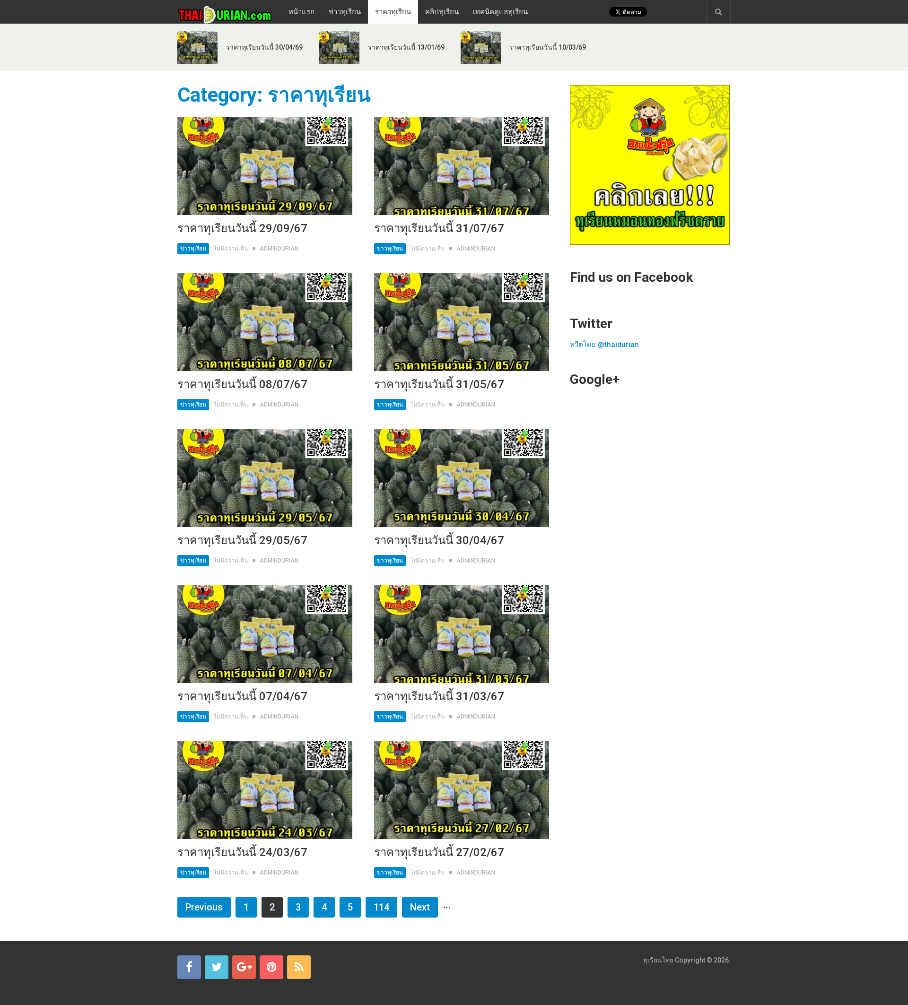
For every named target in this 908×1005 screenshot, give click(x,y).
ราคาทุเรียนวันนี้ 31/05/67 (439, 384)
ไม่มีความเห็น (231, 248)
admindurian (279, 248)
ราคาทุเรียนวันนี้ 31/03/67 (439, 696)
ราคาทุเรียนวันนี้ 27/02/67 (439, 852)
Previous (204, 907)
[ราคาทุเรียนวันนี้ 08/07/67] (264, 322)
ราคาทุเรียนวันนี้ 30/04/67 (439, 540)
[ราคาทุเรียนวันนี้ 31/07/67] (461, 166)
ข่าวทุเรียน (345, 12)
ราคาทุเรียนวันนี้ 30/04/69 (264, 47)
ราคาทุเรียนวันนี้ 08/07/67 (242, 384)
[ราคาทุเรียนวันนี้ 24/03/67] (264, 790)
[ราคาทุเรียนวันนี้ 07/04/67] (264, 634)
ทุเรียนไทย (658, 960)
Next (420, 907)
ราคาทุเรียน (393, 12)
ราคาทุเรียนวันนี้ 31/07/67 (439, 228)
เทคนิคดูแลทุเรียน (500, 12)
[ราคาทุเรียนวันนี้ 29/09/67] (264, 166)
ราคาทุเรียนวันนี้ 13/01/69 (406, 47)
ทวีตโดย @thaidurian (604, 344)
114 (381, 907)
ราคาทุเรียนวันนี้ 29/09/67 (242, 228)
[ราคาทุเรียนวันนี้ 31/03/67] (461, 634)
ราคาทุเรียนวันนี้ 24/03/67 (242, 852)
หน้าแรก (301, 12)
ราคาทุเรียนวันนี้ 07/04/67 (242, 696)
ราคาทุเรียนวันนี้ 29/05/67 (242, 540)
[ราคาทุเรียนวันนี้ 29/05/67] (264, 478)
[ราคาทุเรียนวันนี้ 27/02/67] (461, 790)
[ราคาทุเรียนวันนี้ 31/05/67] (461, 322)
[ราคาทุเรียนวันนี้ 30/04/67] (461, 478)
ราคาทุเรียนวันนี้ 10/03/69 (547, 47)
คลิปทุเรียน (442, 12)
